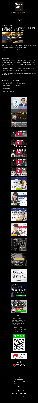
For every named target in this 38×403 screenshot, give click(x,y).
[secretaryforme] (19, 205)
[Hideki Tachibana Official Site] (19, 126)
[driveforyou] (19, 220)
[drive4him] (19, 250)
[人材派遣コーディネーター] (19, 312)
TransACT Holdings (19, 394)
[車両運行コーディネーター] (19, 297)
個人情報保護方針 (19, 379)
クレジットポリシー (19, 383)
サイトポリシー (19, 384)
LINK (19, 386)
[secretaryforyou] (19, 236)
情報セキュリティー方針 (19, 381)
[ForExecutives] (19, 281)
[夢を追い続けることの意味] (19, 108)
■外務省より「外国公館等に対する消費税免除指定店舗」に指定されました (18, 29)
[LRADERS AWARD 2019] (19, 121)
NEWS (19, 20)
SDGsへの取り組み (19, 378)
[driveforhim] (19, 266)
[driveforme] (19, 189)
